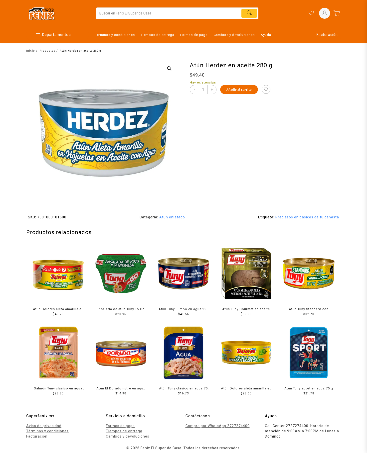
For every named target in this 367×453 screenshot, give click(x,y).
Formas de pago (120, 426)
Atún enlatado (172, 217)
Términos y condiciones (47, 431)
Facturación (327, 35)
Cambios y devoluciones (127, 436)
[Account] (324, 13)
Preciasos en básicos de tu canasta (307, 217)
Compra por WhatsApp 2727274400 (217, 426)
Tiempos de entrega (124, 431)
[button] (169, 68)
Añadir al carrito (239, 89)
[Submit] (249, 13)
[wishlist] (311, 13)
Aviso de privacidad (43, 426)
